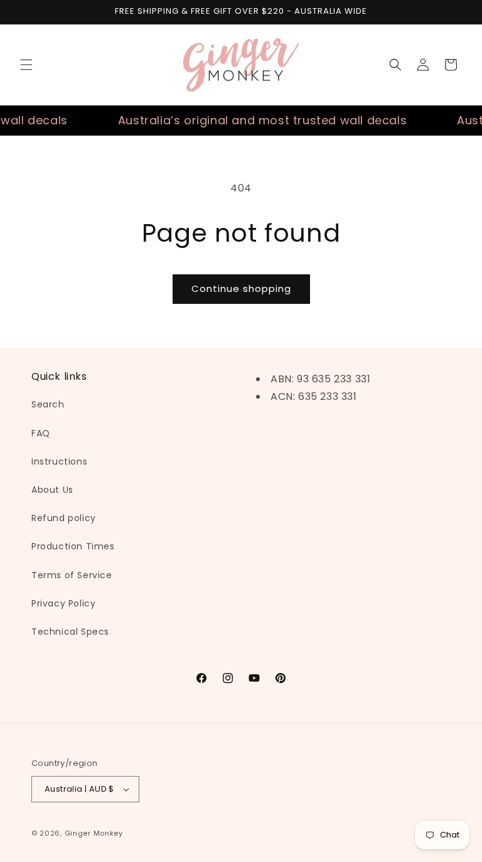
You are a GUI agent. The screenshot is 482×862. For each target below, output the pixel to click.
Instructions (59, 461)
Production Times (73, 546)
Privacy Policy (63, 603)
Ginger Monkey (94, 833)
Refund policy (63, 518)
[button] (26, 64)
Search (48, 404)
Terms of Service (71, 575)
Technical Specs (70, 631)
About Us (52, 489)
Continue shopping (241, 288)
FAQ (40, 433)
